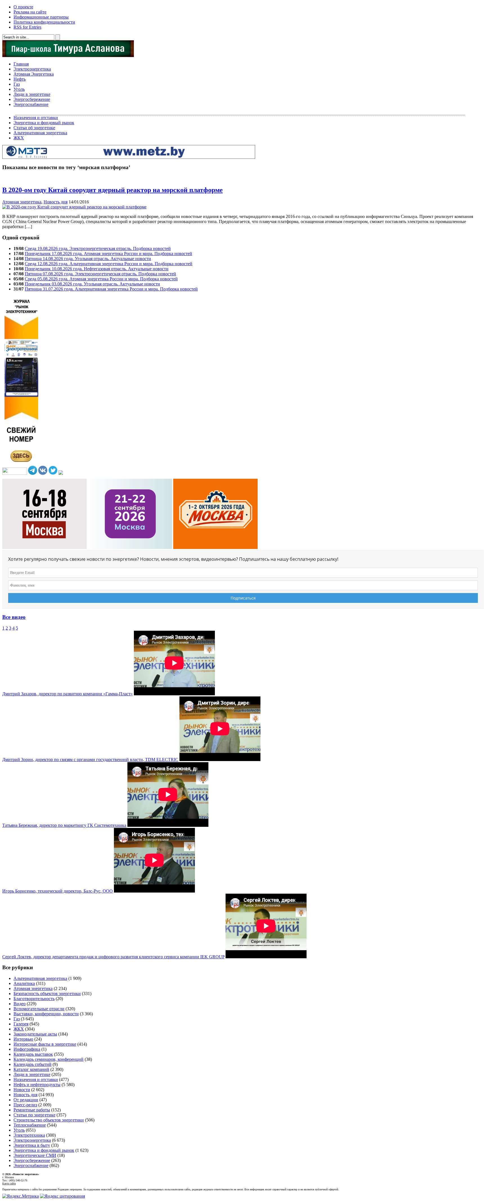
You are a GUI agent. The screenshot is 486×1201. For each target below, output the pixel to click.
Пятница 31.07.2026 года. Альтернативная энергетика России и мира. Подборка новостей (111, 289)
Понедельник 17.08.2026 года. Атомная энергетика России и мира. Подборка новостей (108, 253)
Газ (17, 84)
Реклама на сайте (30, 12)
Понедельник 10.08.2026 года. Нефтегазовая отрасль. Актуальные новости (96, 268)
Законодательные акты (35, 1034)
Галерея (21, 1023)
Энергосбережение (32, 99)
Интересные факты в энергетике (45, 1044)
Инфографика (27, 1049)
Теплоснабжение (30, 1125)
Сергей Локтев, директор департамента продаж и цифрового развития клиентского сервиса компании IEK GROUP (113, 956)
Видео (20, 1003)
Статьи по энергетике (34, 1115)
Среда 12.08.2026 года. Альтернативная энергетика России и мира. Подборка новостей (108, 263)
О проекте (23, 6)
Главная (21, 64)
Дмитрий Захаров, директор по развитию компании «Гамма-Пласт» (67, 693)
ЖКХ (19, 137)
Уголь (19, 89)
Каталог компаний (31, 1069)
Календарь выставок (33, 1054)
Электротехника (29, 1135)
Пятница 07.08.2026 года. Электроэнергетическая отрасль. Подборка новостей (100, 273)
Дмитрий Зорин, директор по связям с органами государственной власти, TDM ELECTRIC (90, 759)
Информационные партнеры (41, 17)
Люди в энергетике (32, 94)
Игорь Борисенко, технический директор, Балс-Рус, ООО (57, 891)
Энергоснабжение (31, 104)
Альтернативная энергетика (40, 132)
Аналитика (24, 983)
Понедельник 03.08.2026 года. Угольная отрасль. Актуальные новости (92, 283)
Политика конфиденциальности (44, 22)
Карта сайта (9, 1183)
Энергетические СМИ (35, 1155)
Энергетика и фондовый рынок (44, 122)
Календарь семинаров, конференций (49, 1059)
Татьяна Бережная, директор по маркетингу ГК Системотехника (64, 825)
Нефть (20, 79)
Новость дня (56, 201)
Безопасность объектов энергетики (47, 993)
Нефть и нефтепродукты (37, 1084)
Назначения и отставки (36, 117)
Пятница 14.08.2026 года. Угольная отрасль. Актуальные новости (88, 258)
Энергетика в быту (32, 1145)
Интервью (23, 1039)
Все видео (14, 617)
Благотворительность (34, 998)
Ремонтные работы (32, 1109)
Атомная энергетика (21, 201)
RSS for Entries (27, 27)
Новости (22, 1089)
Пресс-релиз (25, 1104)
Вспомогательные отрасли (39, 1008)
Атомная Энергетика (34, 74)
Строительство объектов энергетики (49, 1120)
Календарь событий (32, 1064)
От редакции (26, 1099)
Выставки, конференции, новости (46, 1013)
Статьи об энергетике (34, 127)
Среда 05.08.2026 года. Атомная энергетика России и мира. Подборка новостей (101, 278)
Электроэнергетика (32, 69)
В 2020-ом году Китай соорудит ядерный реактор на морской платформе (112, 190)
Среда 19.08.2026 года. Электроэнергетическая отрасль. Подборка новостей (98, 248)
